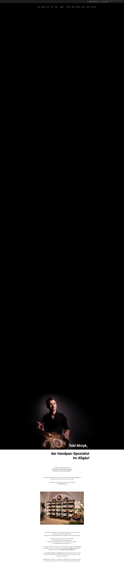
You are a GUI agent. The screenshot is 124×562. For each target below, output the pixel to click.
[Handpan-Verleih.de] (62, 7)
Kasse (116, 0)
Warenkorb (112, 0)
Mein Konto (120, 0)
